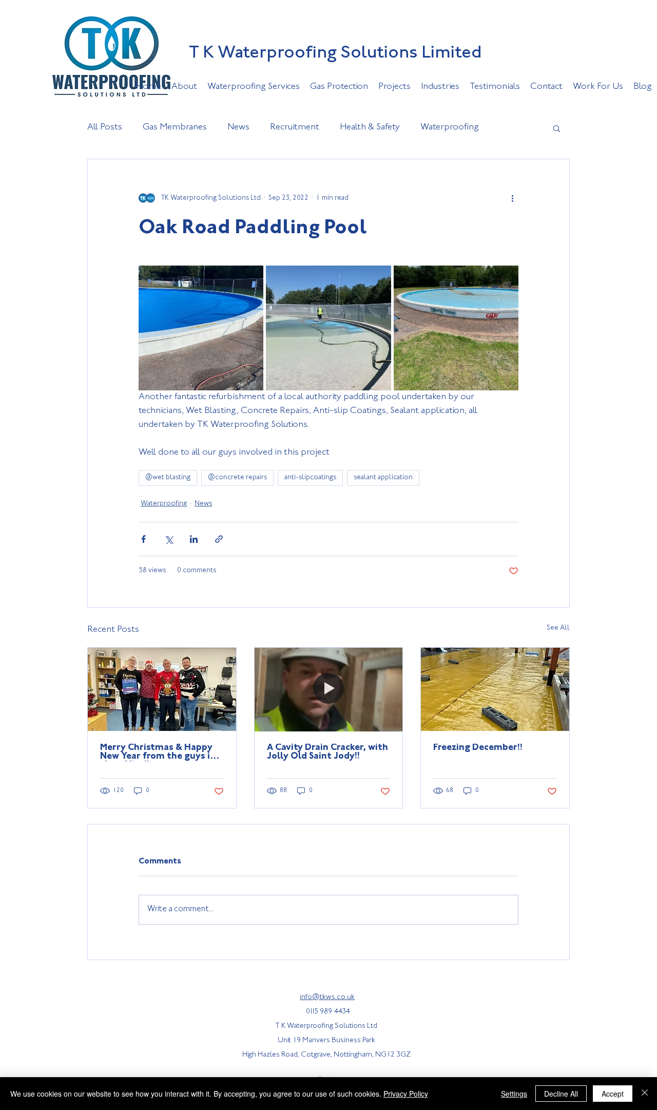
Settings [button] (514, 1093)
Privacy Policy (405, 1093)
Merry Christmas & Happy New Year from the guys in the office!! (158, 752)
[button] (557, 128)
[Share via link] (219, 539)
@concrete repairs (237, 478)
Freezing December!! (478, 748)
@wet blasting (167, 478)
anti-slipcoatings (310, 478)
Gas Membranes (175, 127)
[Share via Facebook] (143, 539)
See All (558, 628)
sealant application (383, 478)
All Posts (104, 127)
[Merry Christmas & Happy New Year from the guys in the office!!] (162, 689)
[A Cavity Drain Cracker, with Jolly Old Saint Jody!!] (329, 689)
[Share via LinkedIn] (194, 539)
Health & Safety (370, 127)
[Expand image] (201, 328)
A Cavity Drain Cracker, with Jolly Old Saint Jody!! (327, 752)
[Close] (645, 1093)
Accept (613, 1093)
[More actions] (512, 198)
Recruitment (294, 127)
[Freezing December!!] (495, 689)
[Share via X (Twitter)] (168, 539)
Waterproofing (449, 127)
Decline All (561, 1093)
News (238, 127)
